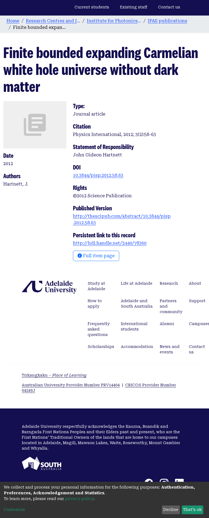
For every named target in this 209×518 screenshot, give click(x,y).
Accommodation (137, 346)
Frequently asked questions (99, 329)
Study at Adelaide (96, 286)
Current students (92, 7)
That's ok (192, 509)
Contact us (169, 7)
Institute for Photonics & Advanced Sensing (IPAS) (114, 20)
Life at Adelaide (136, 283)
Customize (14, 509)
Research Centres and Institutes (53, 20)
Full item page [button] (98, 255)
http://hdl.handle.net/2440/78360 (109, 243)
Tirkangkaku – (54, 375)
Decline (170, 509)
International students (134, 326)
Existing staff (133, 7)
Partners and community (171, 306)
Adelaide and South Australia (137, 303)
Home (13, 20)
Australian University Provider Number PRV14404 (71, 385)
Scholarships (101, 346)
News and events (170, 349)
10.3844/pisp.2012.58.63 (98, 175)
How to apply (95, 303)
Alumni (167, 324)
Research (169, 283)
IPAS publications (167, 20)
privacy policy (79, 498)
